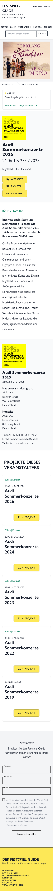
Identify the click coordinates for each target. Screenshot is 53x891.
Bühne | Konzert (13, 210)
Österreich (24, 27)
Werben (37, 7)
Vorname (7, 766)
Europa (37, 27)
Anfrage (17, 193)
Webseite (17, 179)
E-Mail (6, 787)
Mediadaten (9, 880)
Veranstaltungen (12, 885)
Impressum (8, 871)
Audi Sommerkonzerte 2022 (22, 648)
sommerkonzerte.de (24, 443)
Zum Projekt (26, 517)
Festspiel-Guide (11, 8)
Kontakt (7, 878)
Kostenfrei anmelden (26, 834)
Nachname (8, 777)
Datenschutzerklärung (16, 825)
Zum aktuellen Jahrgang (19, 106)
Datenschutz (10, 873)
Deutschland (8, 27)
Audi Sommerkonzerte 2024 (22, 546)
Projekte (7, 883)
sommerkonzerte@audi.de (24, 439)
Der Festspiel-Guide (20, 859)
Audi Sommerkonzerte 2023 (22, 597)
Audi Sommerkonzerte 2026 (22, 496)
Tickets (48, 27)
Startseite (8, 85)
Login (47, 7)
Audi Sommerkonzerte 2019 (22, 692)
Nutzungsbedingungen (15, 875)
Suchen (42, 34)
